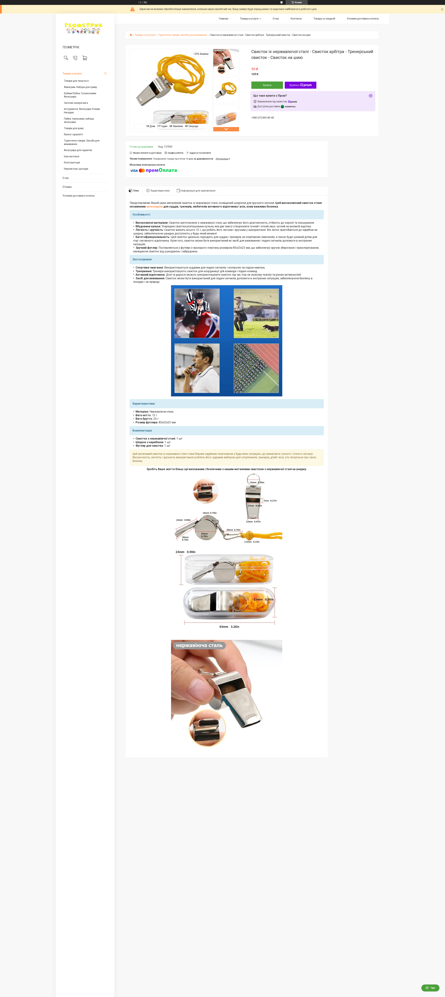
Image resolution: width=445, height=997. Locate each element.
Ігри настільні (71, 156)
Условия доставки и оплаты (79, 195)
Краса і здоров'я (73, 134)
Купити (267, 85)
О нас (66, 178)
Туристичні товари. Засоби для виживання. (81, 142)
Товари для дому (74, 128)
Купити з (295, 85)
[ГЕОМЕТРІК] (85, 30)
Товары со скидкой (324, 18)
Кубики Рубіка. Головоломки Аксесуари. (80, 95)
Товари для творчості (76, 80)
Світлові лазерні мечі (76, 102)
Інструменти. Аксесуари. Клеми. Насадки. (82, 111)
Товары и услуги (72, 73)
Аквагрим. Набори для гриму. (81, 87)
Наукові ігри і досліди (76, 168)
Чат (433, 988)
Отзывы (67, 186)
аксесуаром (154, 206)
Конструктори (72, 162)
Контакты (296, 18)
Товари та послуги (145, 35)
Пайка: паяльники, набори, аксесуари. (79, 120)
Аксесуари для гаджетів (78, 150)
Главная (223, 18)
